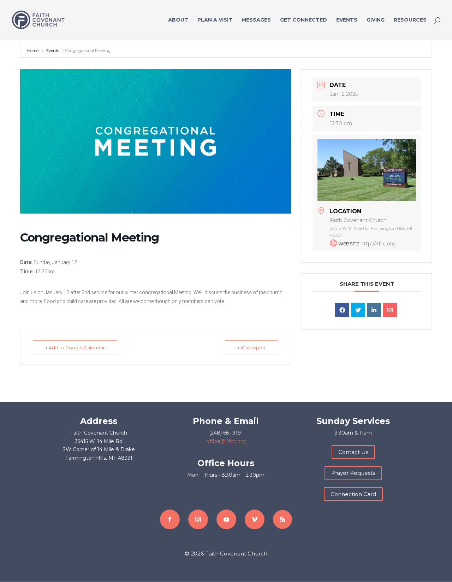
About (178, 20)
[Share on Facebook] (342, 310)
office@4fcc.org (226, 441)
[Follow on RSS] (282, 519)
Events (346, 20)
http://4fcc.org (378, 243)
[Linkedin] (374, 310)
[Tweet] (358, 310)
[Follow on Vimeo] (254, 519)
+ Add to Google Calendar (75, 347)
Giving (376, 20)
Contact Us (353, 452)
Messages (256, 20)
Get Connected (303, 20)
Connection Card (353, 494)
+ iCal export (251, 347)
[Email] (390, 310)
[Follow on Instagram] (198, 519)
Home (33, 50)
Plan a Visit (214, 20)
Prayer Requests (353, 473)
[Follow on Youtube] (226, 519)
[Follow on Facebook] (170, 519)
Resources (410, 20)
